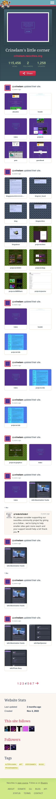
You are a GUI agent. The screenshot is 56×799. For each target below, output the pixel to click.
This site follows (17, 721)
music (41, 764)
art (20, 764)
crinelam (18, 86)
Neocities (11, 782)
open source (22, 782)
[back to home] (5, 4)
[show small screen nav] (52, 2)
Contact (38, 793)
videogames (30, 764)
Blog (37, 788)
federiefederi (21, 514)
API (45, 788)
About (11, 788)
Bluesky (44, 782)
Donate (22, 788)
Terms (27, 793)
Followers (12, 740)
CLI (30, 788)
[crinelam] (7, 87)
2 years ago (16, 89)
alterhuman (10, 764)
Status (16, 793)
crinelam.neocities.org (28, 56)
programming (11, 768)
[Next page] (37, 683)
